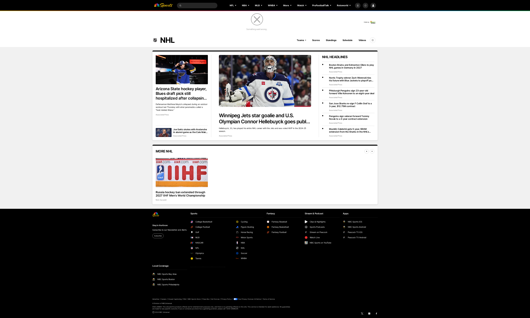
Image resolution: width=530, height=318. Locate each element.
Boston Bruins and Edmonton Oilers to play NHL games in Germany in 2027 (351, 66)
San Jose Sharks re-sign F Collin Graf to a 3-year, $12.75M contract (350, 105)
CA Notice (257, 299)
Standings (331, 40)
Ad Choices (215, 299)
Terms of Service (269, 299)
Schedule (348, 40)
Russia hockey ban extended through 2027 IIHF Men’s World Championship (180, 194)
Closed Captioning (175, 299)
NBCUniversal (167, 303)
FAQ (184, 299)
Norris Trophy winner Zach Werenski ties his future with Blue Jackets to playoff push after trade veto (351, 79)
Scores (316, 40)
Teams (300, 40)
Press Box (206, 299)
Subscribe (158, 236)
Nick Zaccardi (161, 200)
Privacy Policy (226, 299)
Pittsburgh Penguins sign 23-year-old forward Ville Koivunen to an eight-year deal (351, 92)
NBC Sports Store (194, 299)
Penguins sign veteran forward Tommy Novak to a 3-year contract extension (349, 117)
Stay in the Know (160, 225)
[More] (358, 5)
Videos (362, 40)
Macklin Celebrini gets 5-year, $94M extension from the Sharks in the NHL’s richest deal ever (349, 130)
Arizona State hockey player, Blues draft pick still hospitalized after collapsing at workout (181, 93)
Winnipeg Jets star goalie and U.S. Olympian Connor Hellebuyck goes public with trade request (264, 118)
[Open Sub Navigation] (236, 5)
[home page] (163, 5)
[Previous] (366, 151)
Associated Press (225, 136)
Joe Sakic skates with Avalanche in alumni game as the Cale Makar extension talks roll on (190, 131)
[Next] (372, 151)
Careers (163, 299)
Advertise (155, 299)
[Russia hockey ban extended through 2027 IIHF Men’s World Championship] (182, 172)
